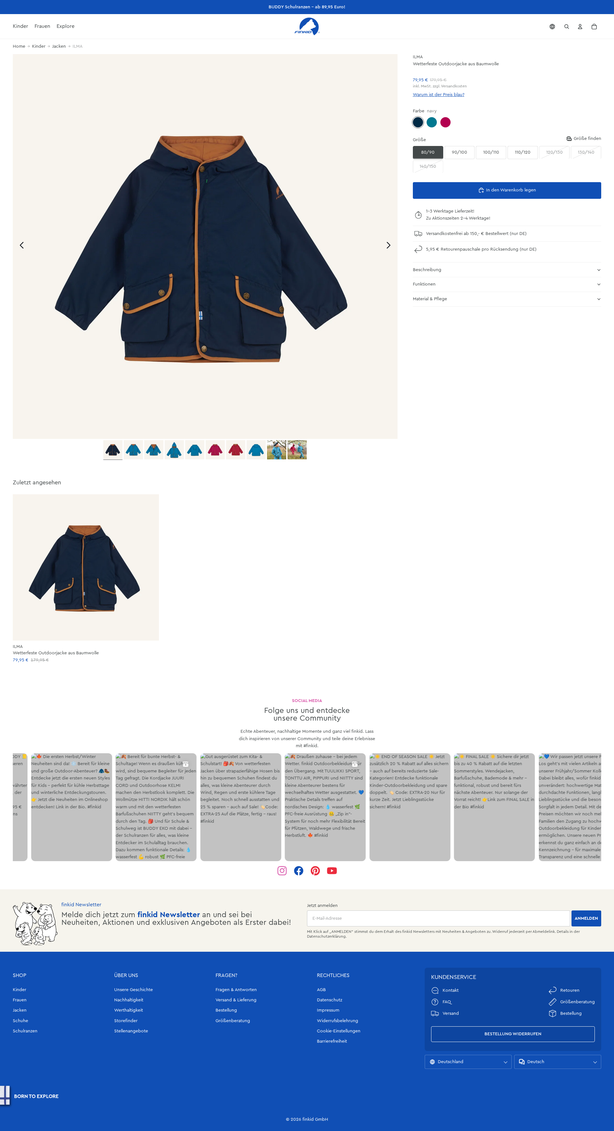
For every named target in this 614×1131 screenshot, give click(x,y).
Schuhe (20, 1021)
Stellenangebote (131, 1031)
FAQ (447, 1002)
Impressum (328, 1010)
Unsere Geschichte (133, 990)
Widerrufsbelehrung (337, 1021)
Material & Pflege (430, 299)
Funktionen (424, 284)
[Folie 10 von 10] (297, 449)
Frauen (20, 1000)
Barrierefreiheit (332, 1041)
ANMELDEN (586, 918)
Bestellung (226, 1010)
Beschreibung (427, 269)
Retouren (569, 990)
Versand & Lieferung (236, 1000)
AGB (321, 990)
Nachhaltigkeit (128, 1000)
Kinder (38, 46)
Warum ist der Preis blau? (438, 95)
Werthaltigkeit (128, 1010)
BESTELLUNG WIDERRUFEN (512, 1034)
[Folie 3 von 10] (153, 449)
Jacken (59, 46)
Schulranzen (25, 1031)
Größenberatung (233, 1021)
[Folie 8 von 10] (256, 449)
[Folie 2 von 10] (133, 449)
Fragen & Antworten (236, 990)
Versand (451, 1013)
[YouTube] (332, 871)
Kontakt (451, 990)
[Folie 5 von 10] (194, 449)
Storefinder (126, 1021)
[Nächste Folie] (390, 246)
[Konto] (580, 27)
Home (19, 46)
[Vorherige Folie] (20, 246)
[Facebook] (298, 871)
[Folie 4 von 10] (174, 449)
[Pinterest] (315, 871)
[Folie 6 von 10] (215, 449)
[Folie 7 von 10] (235, 449)
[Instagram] (282, 871)
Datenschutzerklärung (326, 936)
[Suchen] (567, 27)
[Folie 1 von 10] (112, 450)
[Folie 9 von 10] (276, 449)
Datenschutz (329, 1000)
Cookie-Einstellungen (338, 1031)
